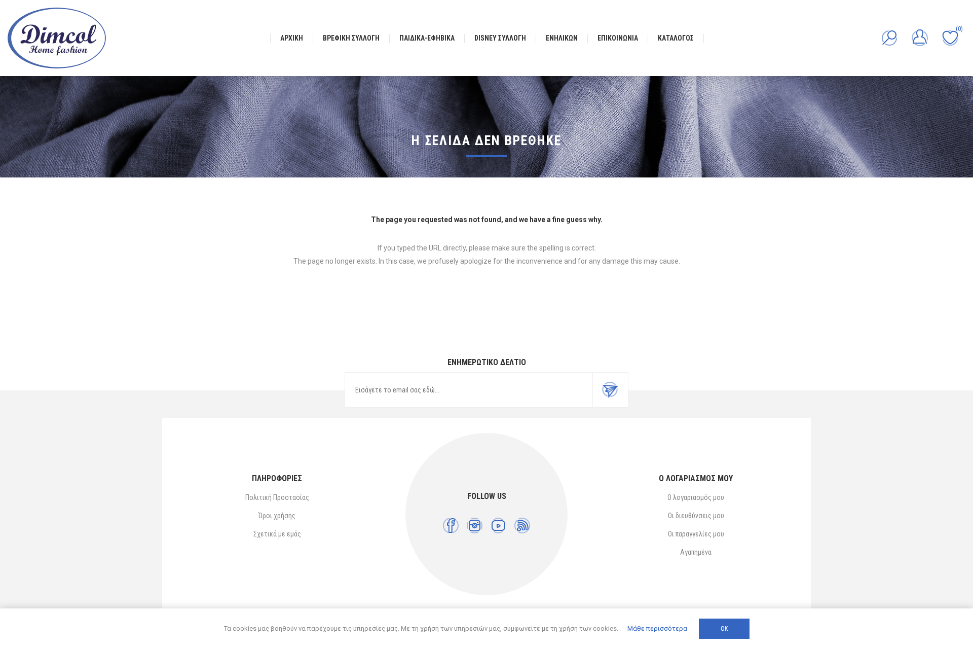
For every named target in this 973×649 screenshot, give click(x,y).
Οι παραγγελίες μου (696, 534)
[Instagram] (474, 525)
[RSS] (522, 525)
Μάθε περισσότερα (657, 628)
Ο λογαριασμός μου (695, 497)
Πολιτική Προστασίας (277, 497)
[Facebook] (451, 525)
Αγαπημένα (696, 552)
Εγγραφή (610, 390)
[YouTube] (498, 525)
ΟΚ (724, 628)
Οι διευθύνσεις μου (696, 516)
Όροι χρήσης (276, 516)
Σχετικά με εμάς (277, 534)
